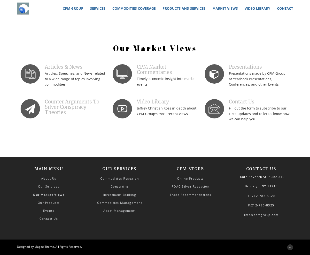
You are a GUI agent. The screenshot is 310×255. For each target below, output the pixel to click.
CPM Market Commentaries (154, 69)
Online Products (190, 178)
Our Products (49, 203)
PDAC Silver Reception (190, 186)
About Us (48, 178)
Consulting (120, 186)
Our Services (49, 186)
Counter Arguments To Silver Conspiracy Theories (72, 107)
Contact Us (241, 102)
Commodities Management (119, 203)
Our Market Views (48, 195)
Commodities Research (119, 178)
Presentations (245, 67)
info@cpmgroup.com (261, 215)
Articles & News (63, 67)
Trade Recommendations (190, 195)
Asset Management (119, 211)
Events (48, 211)
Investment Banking (119, 195)
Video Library (153, 102)
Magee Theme (44, 247)
